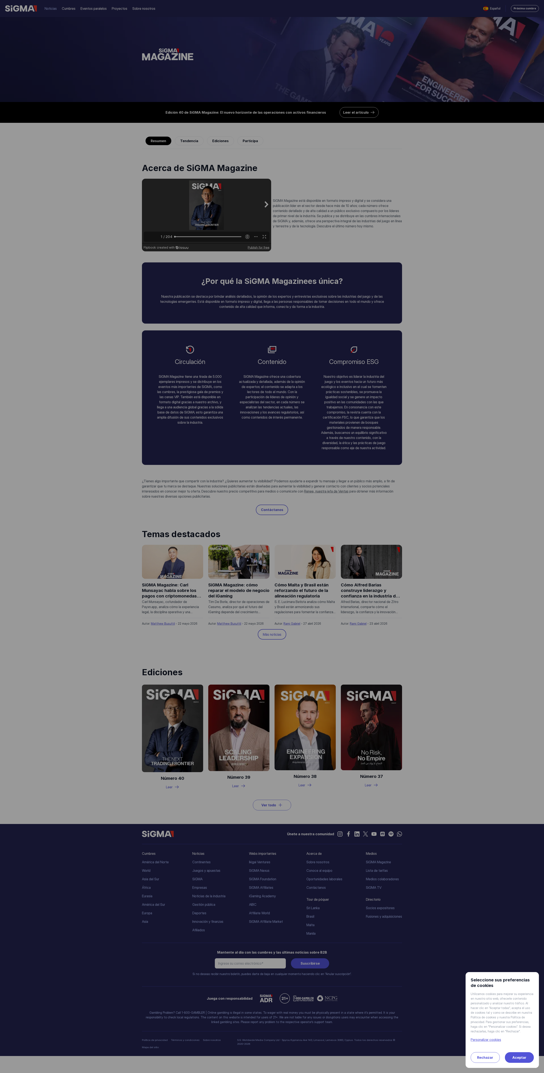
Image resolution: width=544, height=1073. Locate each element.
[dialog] (272, 536)
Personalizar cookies (486, 1040)
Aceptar (519, 1057)
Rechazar (485, 1057)
